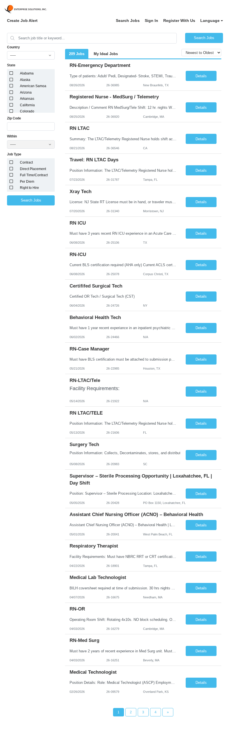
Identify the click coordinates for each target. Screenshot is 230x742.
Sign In (151, 20)
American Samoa (33, 86)
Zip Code (14, 118)
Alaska (25, 80)
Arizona (26, 92)
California (27, 105)
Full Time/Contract (34, 175)
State (11, 65)
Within (12, 136)
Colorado (27, 111)
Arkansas (27, 99)
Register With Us (179, 20)
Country (13, 47)
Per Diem (27, 182)
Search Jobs (128, 20)
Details (201, 76)
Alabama (27, 73)
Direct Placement (33, 169)
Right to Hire (29, 188)
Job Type (14, 154)
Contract (26, 162)
